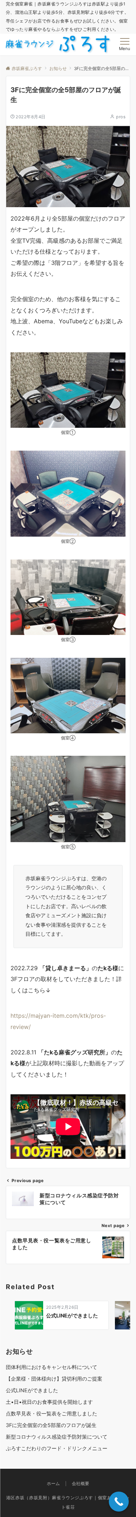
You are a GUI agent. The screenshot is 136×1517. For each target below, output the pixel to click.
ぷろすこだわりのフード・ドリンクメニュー (56, 1448)
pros (120, 116)
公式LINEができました (32, 1390)
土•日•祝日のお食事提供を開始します (49, 1402)
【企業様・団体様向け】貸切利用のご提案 (54, 1378)
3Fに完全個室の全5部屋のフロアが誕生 (51, 1425)
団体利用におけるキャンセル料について (51, 1367)
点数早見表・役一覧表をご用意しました (51, 1413)
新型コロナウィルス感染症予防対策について (56, 1437)
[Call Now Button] (119, 1502)
